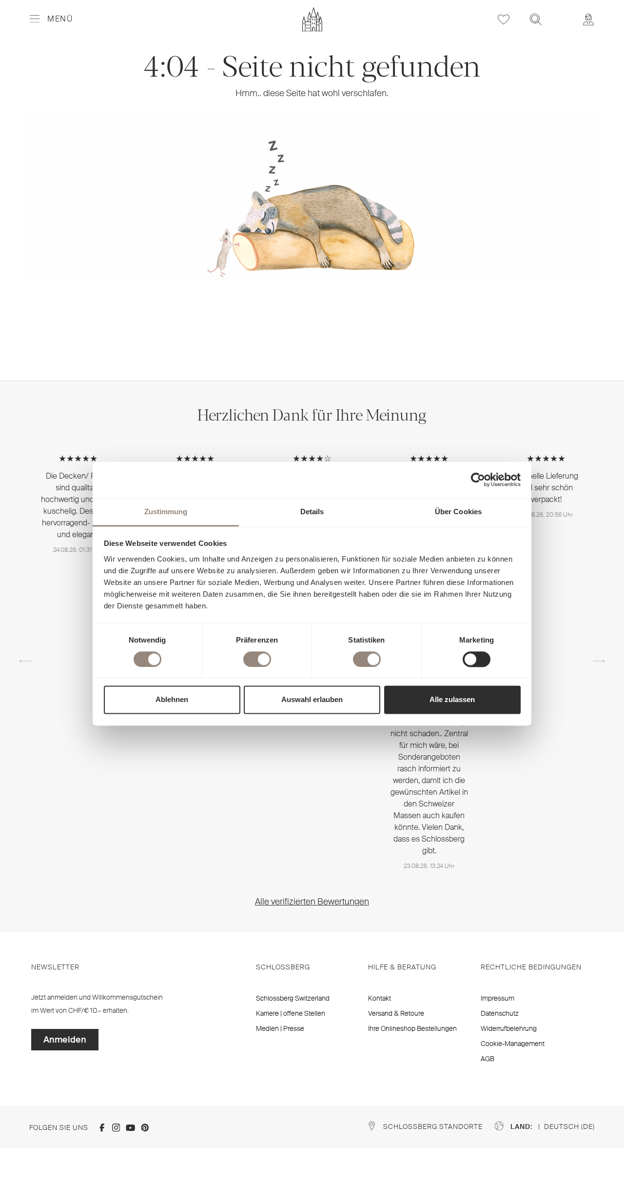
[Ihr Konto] (588, 19)
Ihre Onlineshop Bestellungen (412, 1028)
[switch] (257, 659)
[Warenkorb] (562, 12)
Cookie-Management (513, 1043)
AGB (487, 1058)
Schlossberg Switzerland (293, 998)
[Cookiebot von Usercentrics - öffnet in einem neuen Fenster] (478, 479)
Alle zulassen (452, 700)
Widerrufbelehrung (509, 1028)
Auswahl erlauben (312, 700)
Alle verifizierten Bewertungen (312, 901)
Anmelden (64, 1040)
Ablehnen (172, 700)
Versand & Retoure (396, 1013)
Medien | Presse (280, 1028)
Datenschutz (500, 1013)
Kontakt (379, 998)
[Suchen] (535, 19)
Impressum (497, 998)
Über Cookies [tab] (458, 511)
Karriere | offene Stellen (290, 1013)
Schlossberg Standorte (433, 1126)
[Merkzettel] (503, 19)
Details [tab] (312, 511)
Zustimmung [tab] (166, 511)
